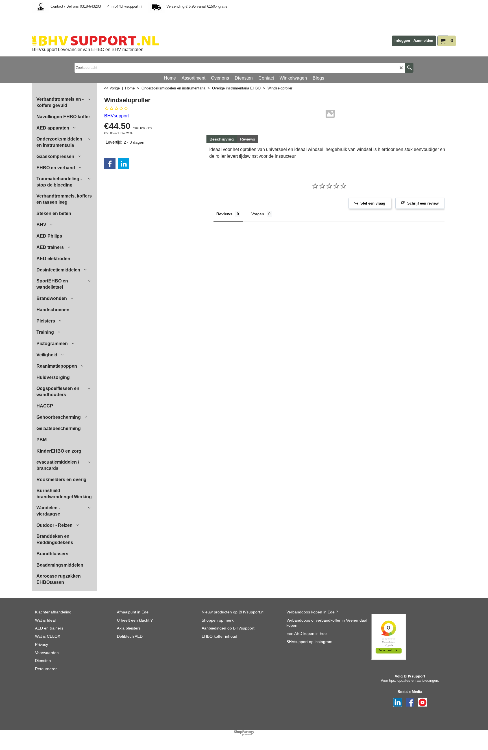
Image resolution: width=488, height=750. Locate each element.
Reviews (247, 139)
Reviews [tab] (224, 214)
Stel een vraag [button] (372, 203)
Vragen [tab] (257, 214)
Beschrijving (222, 139)
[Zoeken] (409, 68)
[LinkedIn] (123, 163)
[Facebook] (110, 163)
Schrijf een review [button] (423, 203)
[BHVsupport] (95, 41)
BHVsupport (116, 115)
